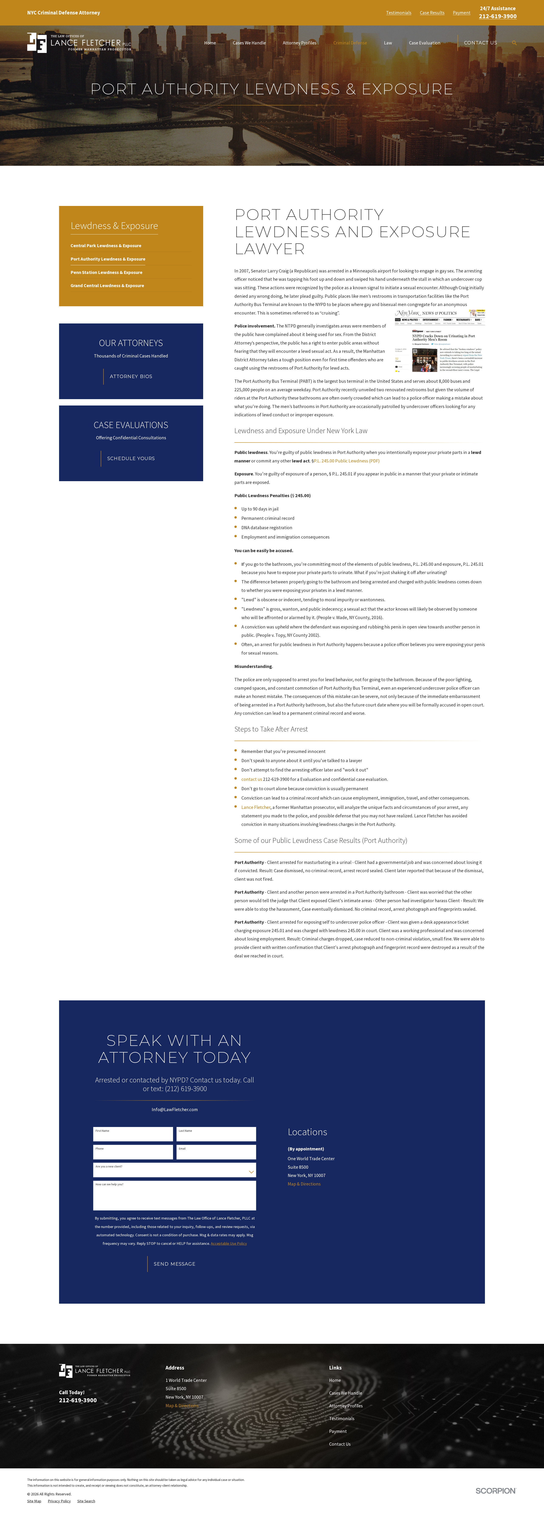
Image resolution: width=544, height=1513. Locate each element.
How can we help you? (109, 1184)
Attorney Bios (131, 376)
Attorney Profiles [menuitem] (299, 43)
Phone (100, 1148)
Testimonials (398, 12)
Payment (461, 12)
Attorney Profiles (346, 1406)
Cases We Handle (345, 1393)
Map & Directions (304, 1184)
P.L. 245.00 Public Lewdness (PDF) (347, 461)
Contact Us (480, 43)
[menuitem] (106, 245)
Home (335, 1380)
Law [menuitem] (388, 43)
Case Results (432, 12)
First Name (102, 1131)
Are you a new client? (109, 1166)
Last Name (185, 1131)
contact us (251, 779)
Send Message (175, 1264)
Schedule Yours (131, 458)
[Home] (79, 43)
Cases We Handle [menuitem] (249, 43)
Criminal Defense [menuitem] (350, 43)
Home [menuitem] (210, 43)
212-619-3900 (498, 16)
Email (182, 1148)
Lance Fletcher (255, 807)
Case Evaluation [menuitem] (425, 43)
